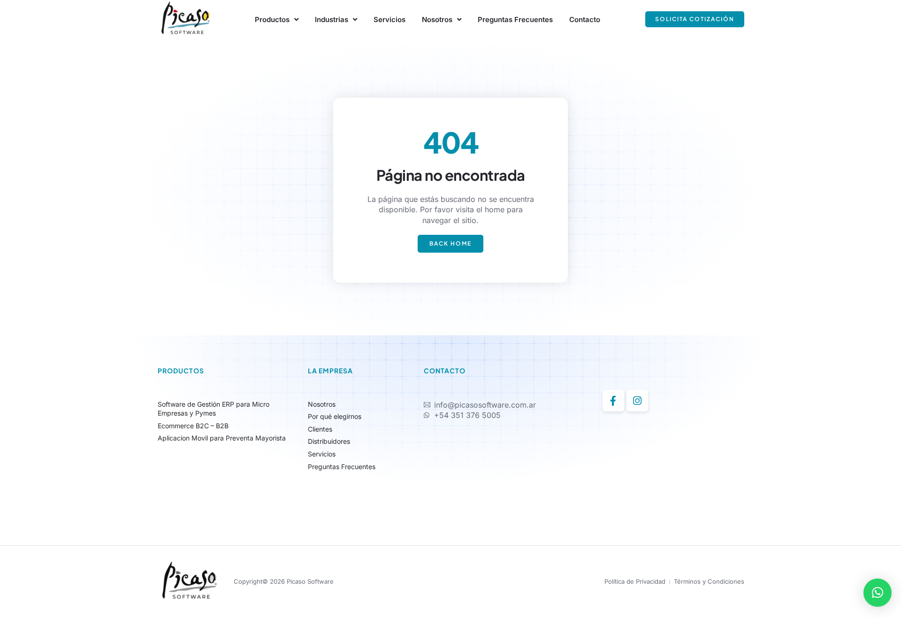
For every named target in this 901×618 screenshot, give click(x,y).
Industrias (331, 19)
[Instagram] (637, 400)
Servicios (389, 19)
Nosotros (437, 19)
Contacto (584, 19)
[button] (877, 593)
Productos (272, 19)
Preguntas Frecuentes (515, 19)
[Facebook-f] (613, 400)
